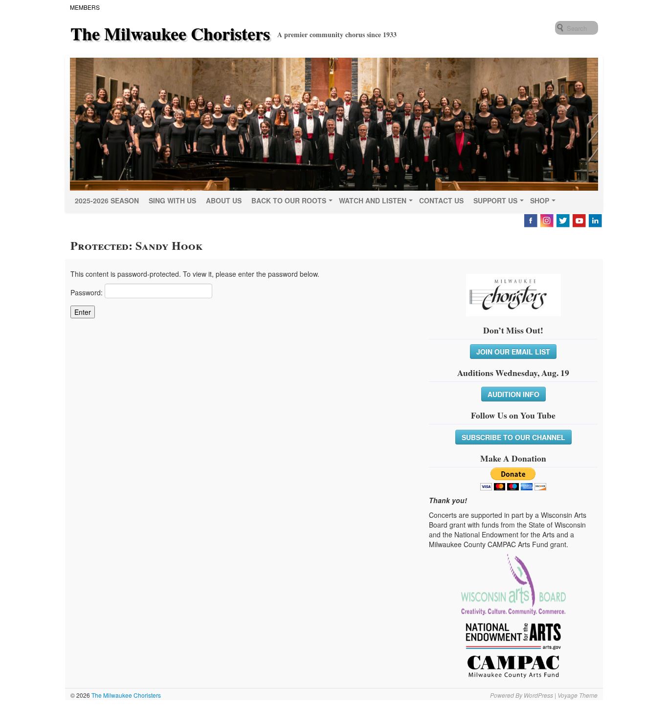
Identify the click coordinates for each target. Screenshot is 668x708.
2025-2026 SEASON (107, 200)
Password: (87, 292)
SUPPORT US (495, 200)
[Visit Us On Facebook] (530, 219)
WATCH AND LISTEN (372, 200)
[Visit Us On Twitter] (563, 219)
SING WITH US (172, 200)
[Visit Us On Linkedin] (595, 219)
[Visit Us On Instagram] (546, 219)
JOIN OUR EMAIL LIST (513, 351)
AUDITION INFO (513, 394)
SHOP (539, 200)
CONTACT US (441, 200)
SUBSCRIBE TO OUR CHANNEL (513, 437)
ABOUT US (224, 200)
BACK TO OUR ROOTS (288, 200)
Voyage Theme (577, 695)
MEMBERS (85, 7)
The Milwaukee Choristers (170, 33)
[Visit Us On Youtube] (579, 219)
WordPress (538, 695)
